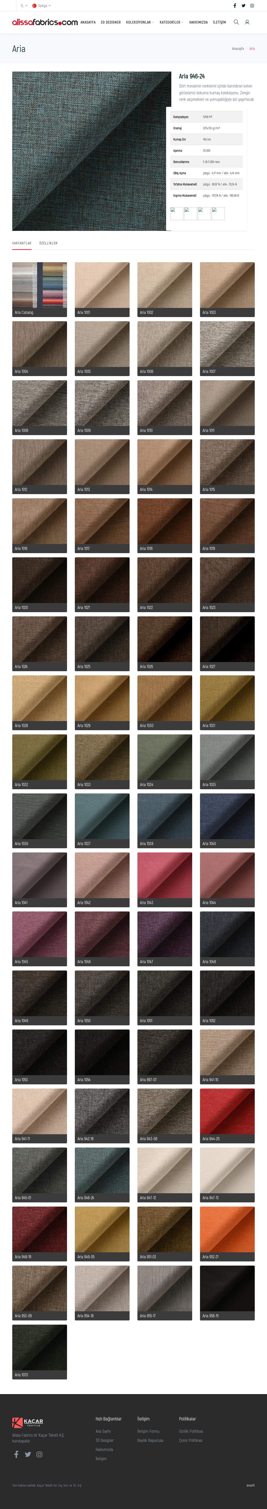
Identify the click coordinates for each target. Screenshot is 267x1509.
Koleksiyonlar (138, 22)
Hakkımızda (198, 22)
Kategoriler (170, 22)
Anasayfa (238, 48)
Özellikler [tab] (48, 243)
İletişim (219, 22)
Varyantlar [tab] (22, 243)
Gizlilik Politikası (191, 1431)
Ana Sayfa (103, 1431)
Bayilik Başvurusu (150, 1440)
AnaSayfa (88, 22)
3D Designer (111, 22)
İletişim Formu (148, 1431)
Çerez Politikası (190, 1440)
